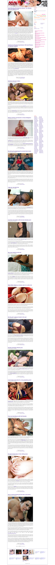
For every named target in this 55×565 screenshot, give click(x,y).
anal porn (35, 14)
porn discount (42, 18)
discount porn (39, 15)
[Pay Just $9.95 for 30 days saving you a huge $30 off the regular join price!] (27, 6)
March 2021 (35, 142)
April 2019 (40, 117)
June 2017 (40, 129)
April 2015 (40, 139)
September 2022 (36, 132)
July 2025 (35, 118)
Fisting (36, 16)
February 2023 (36, 129)
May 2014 (40, 142)
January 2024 (36, 124)
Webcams (22, 216)
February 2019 (41, 118)
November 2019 (36, 150)
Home (35, 9)
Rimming (46, 18)
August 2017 (40, 128)
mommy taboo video (26, 137)
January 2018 (41, 125)
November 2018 (41, 120)
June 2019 (35, 153)
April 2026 (35, 117)
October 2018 (41, 121)
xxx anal (16, 33)
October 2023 (36, 125)
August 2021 (35, 140)
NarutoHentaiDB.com (13, 373)
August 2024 (35, 121)
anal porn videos (39, 14)
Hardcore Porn (43, 16)
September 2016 (41, 131)
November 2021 (36, 138)
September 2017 (41, 127)
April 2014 (40, 143)
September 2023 (36, 126)
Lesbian (41, 17)
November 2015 (41, 136)
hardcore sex (37, 17)
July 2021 (35, 141)
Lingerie (43, 17)
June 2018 (40, 123)
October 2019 (36, 151)
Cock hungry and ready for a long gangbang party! (19, 380)
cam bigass (28, 207)
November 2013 (41, 145)
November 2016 (41, 130)
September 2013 (41, 146)
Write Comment (22, 114)
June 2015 (40, 138)
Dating (23, 543)
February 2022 (36, 136)
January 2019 (41, 119)
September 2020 (36, 145)
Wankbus (15, 486)
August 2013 (40, 147)
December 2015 (41, 135)
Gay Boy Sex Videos (36, 28)
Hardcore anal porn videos (14, 81)
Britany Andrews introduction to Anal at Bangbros (19, 117)
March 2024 (35, 123)
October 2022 (36, 131)
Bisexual (35, 15)
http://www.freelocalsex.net (12, 533)
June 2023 (35, 127)
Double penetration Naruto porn (15, 347)
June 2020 (35, 147)
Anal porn (17, 480)
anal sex (43, 14)
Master (45, 17)
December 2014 (41, 141)
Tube (44, 19)
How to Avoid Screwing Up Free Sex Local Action (19, 494)
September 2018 (41, 122)
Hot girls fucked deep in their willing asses (18, 454)
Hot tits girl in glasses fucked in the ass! (17, 317)
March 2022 (35, 135)
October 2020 (36, 144)
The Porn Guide (23, 239)
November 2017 (41, 126)
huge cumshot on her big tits (18, 335)
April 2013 (40, 149)
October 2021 (36, 139)
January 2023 (36, 130)
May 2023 (35, 128)
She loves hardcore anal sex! (14, 252)
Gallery (39, 16)
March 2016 (40, 133)
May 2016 (40, 132)
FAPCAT (13, 276)
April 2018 (40, 124)
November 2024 (36, 120)
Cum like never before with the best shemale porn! (19, 220)
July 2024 (35, 122)
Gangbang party (10, 401)
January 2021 (36, 143)
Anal (22, 41)
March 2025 (35, 119)
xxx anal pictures (16, 68)
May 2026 (35, 116)
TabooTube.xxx (10, 140)
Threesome (39, 19)
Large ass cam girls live (13, 187)
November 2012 (41, 151)
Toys (42, 19)
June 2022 (35, 133)
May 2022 (35, 134)
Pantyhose (38, 18)
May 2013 (40, 148)
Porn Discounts (23, 77)
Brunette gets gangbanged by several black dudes (19, 151)
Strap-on (35, 19)
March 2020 (35, 148)
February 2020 (36, 149)
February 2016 (41, 134)
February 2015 (41, 140)
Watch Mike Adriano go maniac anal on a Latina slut (20, 285)
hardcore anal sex (10, 273)
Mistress (35, 18)
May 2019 (40, 116)
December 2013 (41, 144)
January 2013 (41, 150)
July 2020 (35, 146)
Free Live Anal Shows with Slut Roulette (17, 416)
